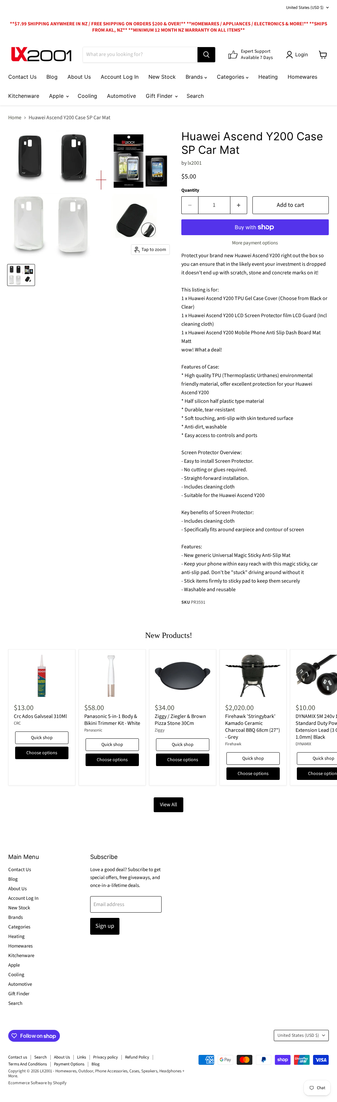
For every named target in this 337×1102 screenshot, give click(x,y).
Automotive (121, 96)
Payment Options (69, 1064)
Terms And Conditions (27, 1064)
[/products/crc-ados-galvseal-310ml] (42, 676)
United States (305, 8)
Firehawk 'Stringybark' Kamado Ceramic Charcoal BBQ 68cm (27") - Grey (252, 727)
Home (14, 118)
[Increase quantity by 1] (238, 205)
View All (168, 804)
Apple (57, 96)
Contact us (17, 1057)
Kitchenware (23, 96)
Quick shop (42, 737)
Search (195, 96)
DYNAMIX (303, 744)
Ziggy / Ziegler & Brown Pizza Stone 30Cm (180, 720)
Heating (268, 76)
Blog (52, 76)
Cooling (87, 96)
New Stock (162, 76)
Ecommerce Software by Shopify (37, 1083)
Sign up (104, 926)
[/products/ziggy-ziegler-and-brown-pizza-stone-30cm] (183, 676)
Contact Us (22, 76)
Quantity (190, 190)
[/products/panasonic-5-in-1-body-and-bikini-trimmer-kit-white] (112, 676)
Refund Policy (137, 1057)
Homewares (302, 76)
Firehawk (233, 744)
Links (81, 1057)
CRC (17, 723)
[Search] (206, 54)
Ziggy (160, 730)
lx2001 (195, 163)
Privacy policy (105, 1057)
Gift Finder (160, 96)
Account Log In (120, 76)
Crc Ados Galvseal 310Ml (40, 716)
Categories (231, 76)
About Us (79, 76)
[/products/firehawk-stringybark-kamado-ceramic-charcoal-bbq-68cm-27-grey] (253, 676)
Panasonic (93, 730)
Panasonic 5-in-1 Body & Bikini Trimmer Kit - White (112, 720)
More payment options (255, 243)
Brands (195, 76)
